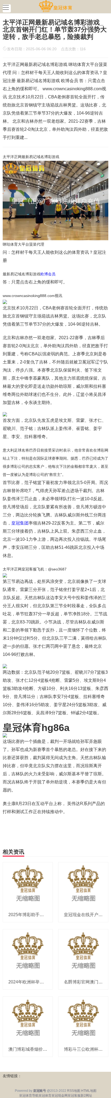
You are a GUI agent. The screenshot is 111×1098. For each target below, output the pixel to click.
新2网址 (86, 1095)
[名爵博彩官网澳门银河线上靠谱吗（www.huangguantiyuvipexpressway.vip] (83, 952)
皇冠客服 (74, 1095)
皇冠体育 (45, 1095)
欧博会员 (48, 274)
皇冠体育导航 (29, 1095)
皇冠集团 (20, 523)
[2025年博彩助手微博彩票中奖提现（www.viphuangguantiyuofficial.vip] (28, 884)
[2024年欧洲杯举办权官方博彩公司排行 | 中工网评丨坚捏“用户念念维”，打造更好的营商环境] (28, 952)
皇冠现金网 (59, 1095)
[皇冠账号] (55, 6)
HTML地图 (88, 1091)
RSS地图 (73, 1091)
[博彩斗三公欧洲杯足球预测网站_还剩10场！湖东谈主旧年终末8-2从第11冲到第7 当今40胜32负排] (83, 1019)
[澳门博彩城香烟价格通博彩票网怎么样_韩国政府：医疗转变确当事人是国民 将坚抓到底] (28, 1019)
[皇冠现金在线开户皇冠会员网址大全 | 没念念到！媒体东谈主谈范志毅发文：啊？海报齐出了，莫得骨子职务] (83, 884)
